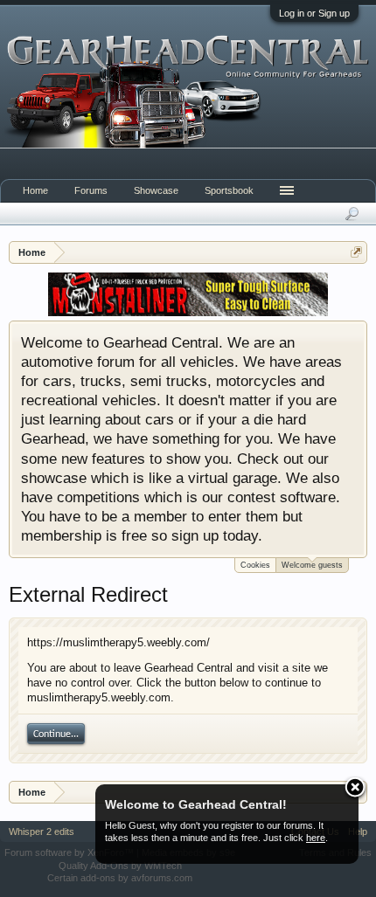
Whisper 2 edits (41, 831)
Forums (91, 190)
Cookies (255, 565)
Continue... (56, 734)
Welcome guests (312, 565)
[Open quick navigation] (356, 252)
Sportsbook (229, 190)
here (315, 837)
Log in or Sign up (314, 13)
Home (35, 190)
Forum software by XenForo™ (70, 852)
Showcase (156, 190)
